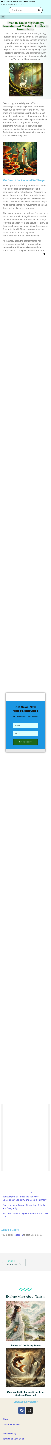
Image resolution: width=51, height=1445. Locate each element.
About (5, 1419)
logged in (18, 1235)
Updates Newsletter (25, 1401)
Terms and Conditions (13, 1438)
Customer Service (11, 1424)
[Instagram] (29, 1410)
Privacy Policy (9, 1433)
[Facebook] (21, 1410)
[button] (3, 17)
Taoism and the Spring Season (26, 1345)
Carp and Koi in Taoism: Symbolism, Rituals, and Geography (25, 1393)
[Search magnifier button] (39, 10)
